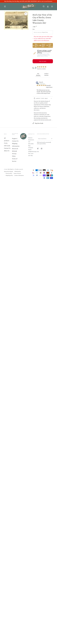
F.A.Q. (5, 143)
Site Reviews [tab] (38, 74)
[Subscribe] (52, 138)
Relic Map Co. (11, 169)
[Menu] (5, 6)
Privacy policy (9, 173)
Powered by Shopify (8, 171)
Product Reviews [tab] (46, 74)
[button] (43, 6)
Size (34, 29)
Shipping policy (9, 175)
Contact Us (7, 148)
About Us (6, 151)
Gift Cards (7, 146)
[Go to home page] (28, 6)
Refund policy (18, 171)
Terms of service (17, 173)
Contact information (19, 175)
